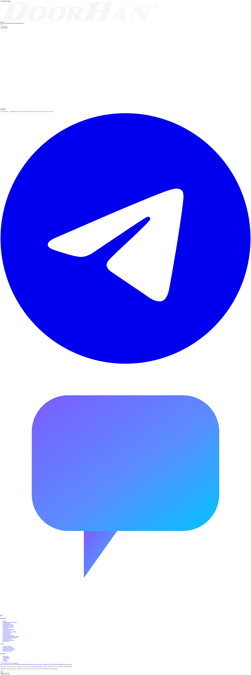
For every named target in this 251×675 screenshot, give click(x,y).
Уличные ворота (6, 623)
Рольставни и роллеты (8, 625)
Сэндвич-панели (7, 634)
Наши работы (6, 657)
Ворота (4, 621)
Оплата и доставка (7, 651)
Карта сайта (3, 664)
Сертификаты (6, 658)
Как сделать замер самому (9, 648)
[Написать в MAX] (125, 614)
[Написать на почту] (1, 616)
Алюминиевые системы (8, 635)
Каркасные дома (6, 638)
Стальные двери (6, 630)
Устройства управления (8, 629)
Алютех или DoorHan (14, 664)
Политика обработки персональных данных (28, 664)
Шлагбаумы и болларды (8, 627)
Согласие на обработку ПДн (44, 664)
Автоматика (6, 628)
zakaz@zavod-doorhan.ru (38, 666)
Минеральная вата (7, 632)
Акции (4, 659)
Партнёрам (5, 660)
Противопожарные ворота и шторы (11, 636)
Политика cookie (54, 664)
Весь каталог (6, 641)
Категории (3, 31)
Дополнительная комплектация (10, 637)
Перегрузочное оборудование (9, 631)
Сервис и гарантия (7, 646)
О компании (6, 656)
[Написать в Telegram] (125, 363)
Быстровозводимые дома (8, 640)
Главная (2, 30)
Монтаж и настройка (7, 647)
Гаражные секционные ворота (10, 622)
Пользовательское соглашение (65, 664)
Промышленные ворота (6, 32)
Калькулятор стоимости (8, 649)
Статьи (7, 664)
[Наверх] (2, 671)
